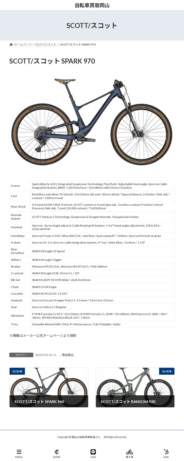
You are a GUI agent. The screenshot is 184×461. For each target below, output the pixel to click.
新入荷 (129, 456)
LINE (93, 456)
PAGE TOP (176, 439)
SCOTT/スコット (46, 355)
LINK (166, 456)
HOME (56, 456)
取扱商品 (68, 355)
